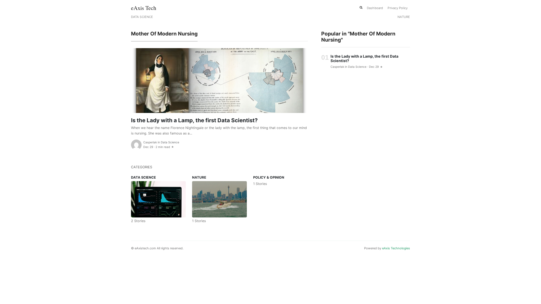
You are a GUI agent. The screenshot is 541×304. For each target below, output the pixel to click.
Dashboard (375, 8)
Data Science (142, 17)
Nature (404, 17)
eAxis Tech (143, 7)
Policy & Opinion (268, 177)
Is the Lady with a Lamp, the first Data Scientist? (194, 120)
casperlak (150, 142)
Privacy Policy (397, 8)
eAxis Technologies (396, 248)
